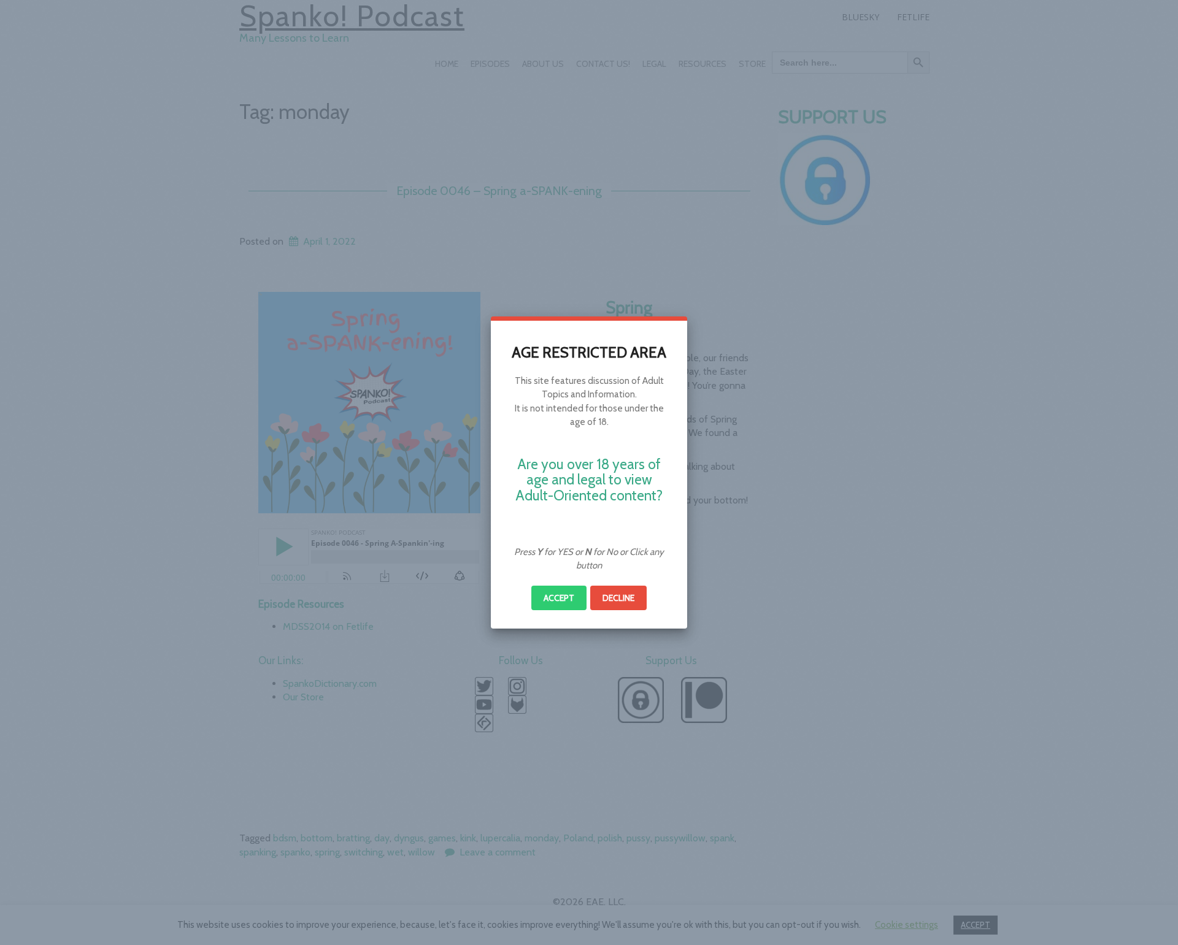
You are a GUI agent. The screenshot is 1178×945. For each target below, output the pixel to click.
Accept (559, 597)
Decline (618, 597)
